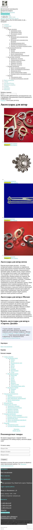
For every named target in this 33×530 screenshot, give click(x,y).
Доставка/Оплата (9, 83)
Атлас (12, 378)
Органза (13, 369)
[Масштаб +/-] (6, 527)
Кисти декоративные (17, 54)
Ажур (12, 361)
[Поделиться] (3, 527)
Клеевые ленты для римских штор (21, 74)
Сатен (12, 376)
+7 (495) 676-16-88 (7, 333)
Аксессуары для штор (13, 57)
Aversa (13, 390)
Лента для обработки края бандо (20, 69)
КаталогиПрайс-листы (16, 429)
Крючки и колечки (16, 61)
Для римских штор (16, 77)
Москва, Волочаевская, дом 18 (9, 18)
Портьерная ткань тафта (18, 386)
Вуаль (12, 367)
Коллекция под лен (16, 363)
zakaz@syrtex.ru (15, 338)
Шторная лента (11, 35)
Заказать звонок (5, 14)
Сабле (12, 364)
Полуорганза (14, 370)
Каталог (6, 27)
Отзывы (6, 86)
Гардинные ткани (16, 30)
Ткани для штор (12, 29)
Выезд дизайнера (9, 80)
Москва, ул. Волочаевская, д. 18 (9, 490)
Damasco (13, 389)
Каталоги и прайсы (9, 85)
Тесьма (13, 51)
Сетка (12, 372)
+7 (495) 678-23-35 (19, 333)
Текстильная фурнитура (14, 47)
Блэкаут (13, 381)
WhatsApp (3, 510)
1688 (10, 17)
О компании (7, 26)
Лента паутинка (12, 421)
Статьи (6, 81)
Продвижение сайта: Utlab (8, 518)
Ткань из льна (15, 384)
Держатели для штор (17, 58)
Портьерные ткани (16, 32)
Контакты (7, 89)
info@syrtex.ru (6, 338)
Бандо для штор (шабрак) (18, 68)
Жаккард (13, 383)
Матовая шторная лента (18, 43)
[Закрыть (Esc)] (1, 527)
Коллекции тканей (16, 34)
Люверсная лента (16, 71)
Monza (13, 392)
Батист (13, 366)
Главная (6, 24)
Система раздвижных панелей (19, 78)
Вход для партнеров (6, 346)
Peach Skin (14, 375)
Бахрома (13, 49)
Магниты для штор (16, 64)
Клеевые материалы (13, 66)
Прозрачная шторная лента (18, 44)
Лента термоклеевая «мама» (19, 72)
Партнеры (7, 88)
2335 (14, 17)
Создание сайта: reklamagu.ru (9, 516)
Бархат (13, 380)
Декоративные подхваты (18, 52)
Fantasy (13, 359)
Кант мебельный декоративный (20, 55)
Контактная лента (12, 418)
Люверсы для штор (16, 63)
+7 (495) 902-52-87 (6, 503)
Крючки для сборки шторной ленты (21, 46)
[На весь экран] (4, 527)
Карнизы (10, 75)
